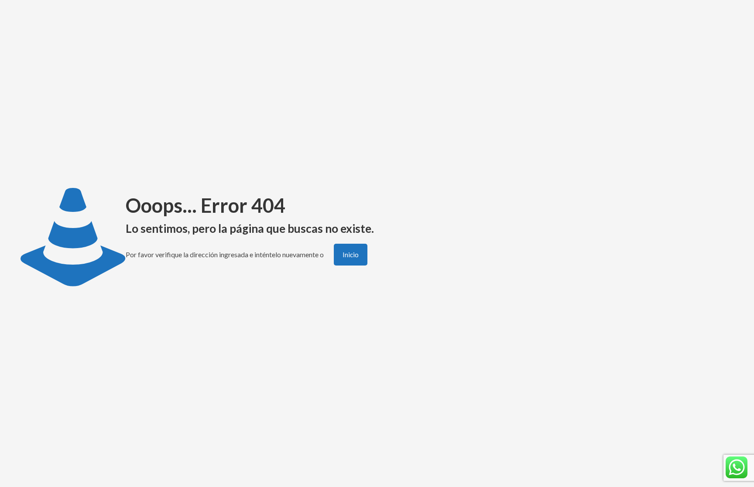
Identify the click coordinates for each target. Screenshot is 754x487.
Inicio (351, 255)
